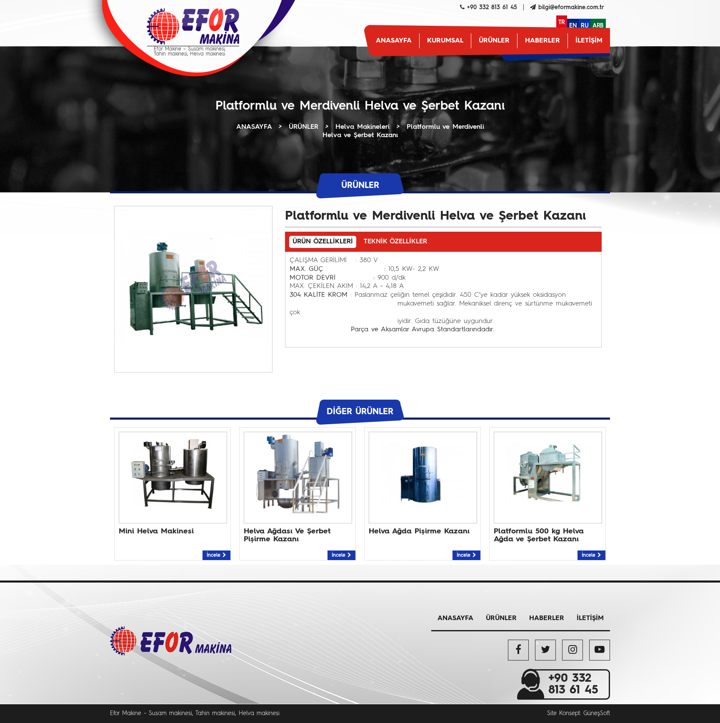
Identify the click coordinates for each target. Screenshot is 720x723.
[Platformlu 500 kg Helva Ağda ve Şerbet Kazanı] (548, 513)
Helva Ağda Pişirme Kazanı (419, 531)
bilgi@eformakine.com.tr (571, 7)
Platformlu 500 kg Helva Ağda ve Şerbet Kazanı (539, 535)
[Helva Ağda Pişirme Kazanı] (423, 513)
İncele (214, 555)
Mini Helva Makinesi (156, 531)
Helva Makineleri (362, 127)
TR (561, 22)
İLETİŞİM (588, 41)
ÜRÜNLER (494, 41)
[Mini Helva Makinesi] (173, 513)
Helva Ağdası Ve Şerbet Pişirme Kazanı (287, 535)
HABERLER (542, 41)
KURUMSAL (445, 41)
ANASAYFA (394, 41)
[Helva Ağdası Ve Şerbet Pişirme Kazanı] (298, 513)
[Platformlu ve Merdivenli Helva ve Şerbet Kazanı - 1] (194, 358)
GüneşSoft (596, 713)
